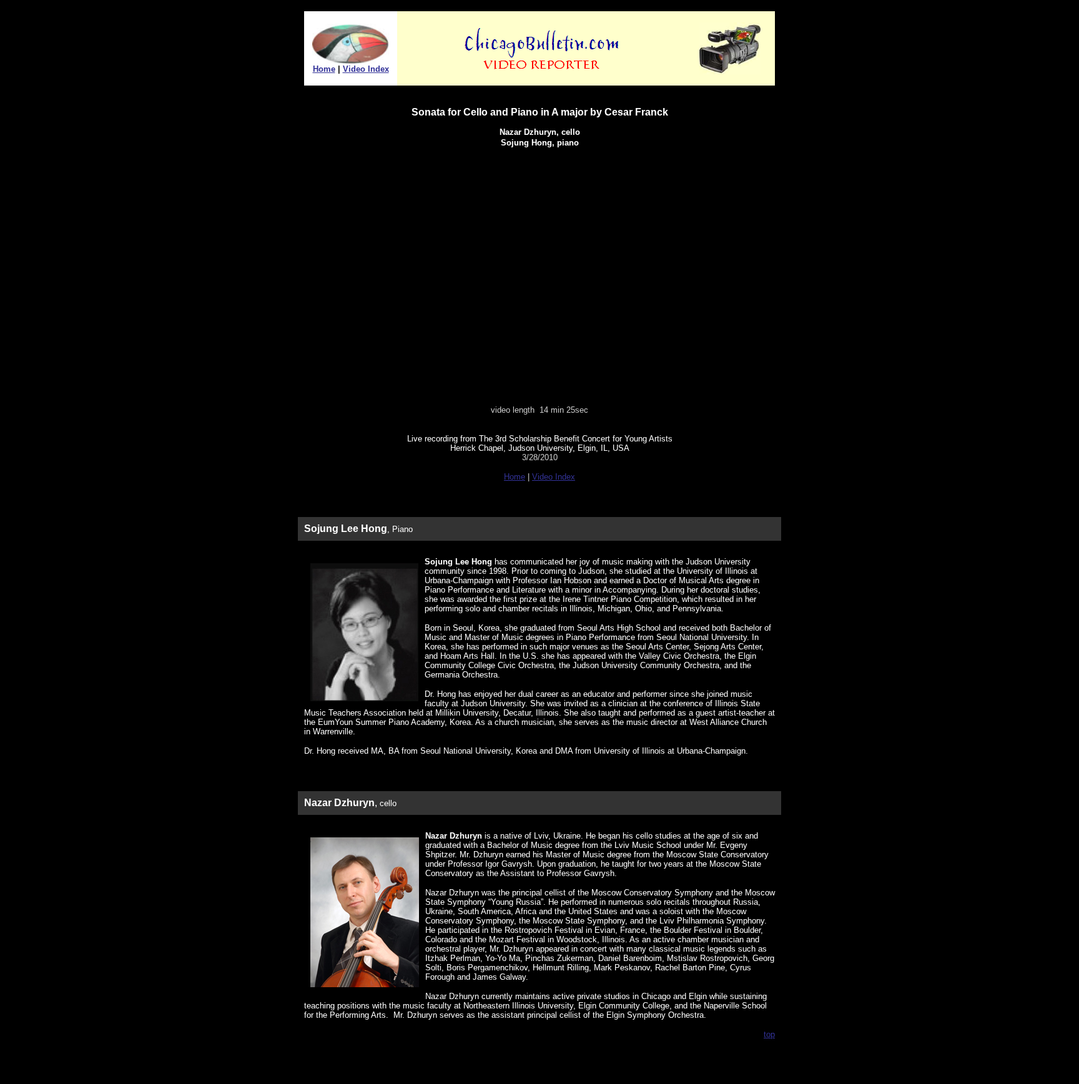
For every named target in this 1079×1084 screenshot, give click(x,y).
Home (324, 69)
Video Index (366, 69)
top (769, 1034)
